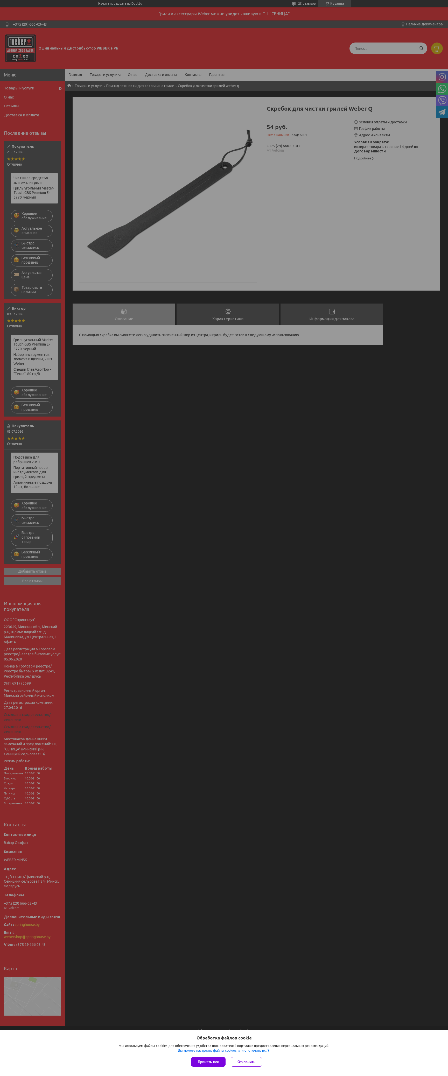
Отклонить (246, 1062)
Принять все (208, 1062)
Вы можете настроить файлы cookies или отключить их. (222, 1050)
